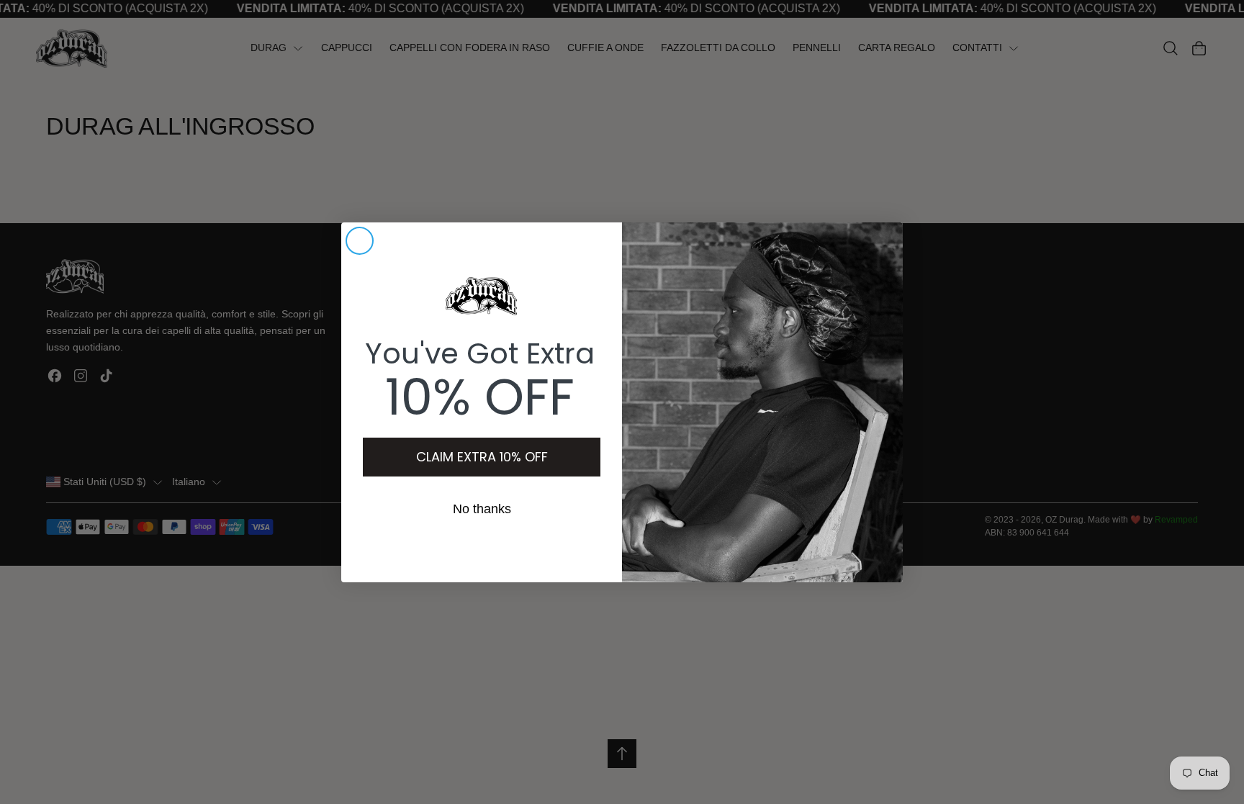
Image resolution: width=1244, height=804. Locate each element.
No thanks (482, 509)
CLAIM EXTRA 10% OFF (482, 457)
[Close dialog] (359, 240)
